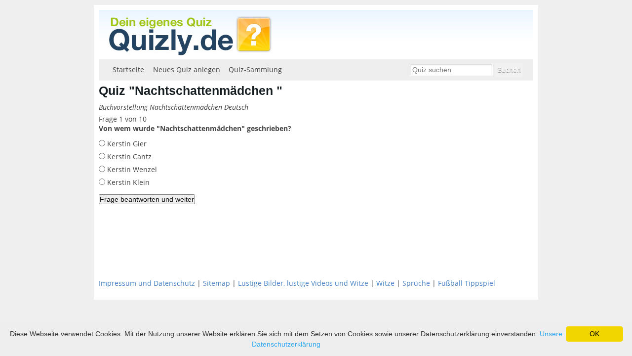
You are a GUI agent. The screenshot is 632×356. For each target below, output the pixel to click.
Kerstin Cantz (128, 156)
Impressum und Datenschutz (147, 283)
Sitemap (216, 283)
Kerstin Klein (127, 182)
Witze (385, 283)
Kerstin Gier (126, 143)
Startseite (128, 69)
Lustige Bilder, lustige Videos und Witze (303, 283)
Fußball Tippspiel (466, 283)
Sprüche (416, 283)
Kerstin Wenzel (131, 169)
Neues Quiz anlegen (186, 69)
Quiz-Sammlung (255, 69)
